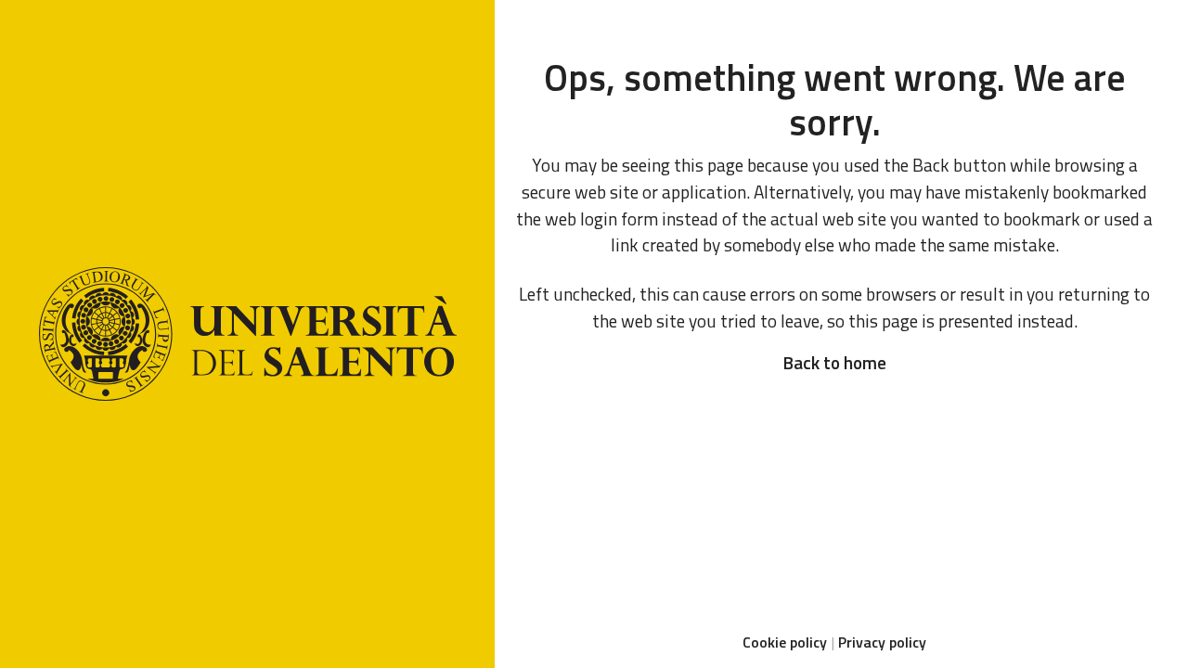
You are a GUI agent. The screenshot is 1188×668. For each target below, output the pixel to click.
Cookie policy (784, 642)
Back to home (834, 362)
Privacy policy (882, 642)
